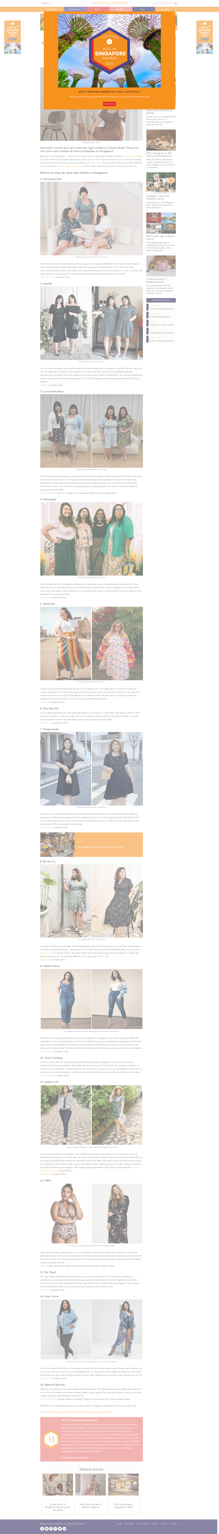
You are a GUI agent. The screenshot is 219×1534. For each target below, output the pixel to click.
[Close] (173, 13)
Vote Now (109, 104)
